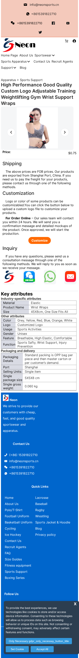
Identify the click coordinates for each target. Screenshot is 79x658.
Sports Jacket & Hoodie (52, 522)
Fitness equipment (18, 565)
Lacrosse (41, 498)
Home (9, 498)
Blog (38, 528)
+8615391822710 (43, 14)
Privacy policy (45, 535)
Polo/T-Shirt (13, 510)
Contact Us (13, 541)
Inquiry (9, 248)
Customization (18, 193)
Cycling (10, 528)
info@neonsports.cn (44, 5)
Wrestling (42, 516)
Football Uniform (17, 516)
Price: (6, 152)
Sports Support (31, 80)
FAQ (8, 553)
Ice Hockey (13, 535)
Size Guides (13, 559)
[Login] (74, 41)
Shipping (12, 163)
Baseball (41, 504)
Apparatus (8, 80)
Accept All (42, 649)
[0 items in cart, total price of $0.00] (65, 41)
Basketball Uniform (18, 522)
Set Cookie (17, 649)
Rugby (39, 510)
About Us (11, 504)
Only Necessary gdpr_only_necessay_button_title (39, 641)
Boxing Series (15, 578)
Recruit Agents (15, 547)
